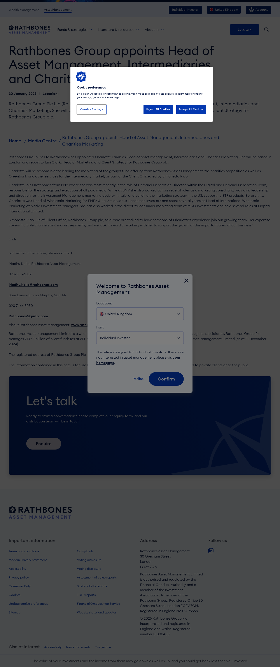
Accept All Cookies (191, 109)
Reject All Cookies (158, 109)
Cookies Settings (91, 109)
